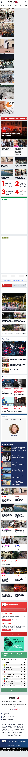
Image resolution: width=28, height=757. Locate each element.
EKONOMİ (21, 726)
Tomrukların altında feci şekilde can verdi (23, 185)
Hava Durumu (6, 713)
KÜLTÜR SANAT (6, 529)
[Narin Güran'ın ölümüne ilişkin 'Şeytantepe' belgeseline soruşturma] (7, 570)
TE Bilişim (17, 745)
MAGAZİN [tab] (24, 285)
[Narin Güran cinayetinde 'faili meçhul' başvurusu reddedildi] (7, 491)
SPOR (22, 729)
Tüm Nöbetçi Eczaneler (14, 634)
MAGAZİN (4, 729)
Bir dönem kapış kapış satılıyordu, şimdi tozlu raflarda (7, 531)
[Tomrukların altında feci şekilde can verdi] (20, 555)
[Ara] (26, 2)
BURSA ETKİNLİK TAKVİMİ (8, 732)
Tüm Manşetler (6, 718)
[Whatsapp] (19, 709)
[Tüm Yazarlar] (25, 416)
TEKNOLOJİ (5, 730)
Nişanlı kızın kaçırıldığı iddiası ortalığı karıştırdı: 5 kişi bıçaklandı (9, 193)
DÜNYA (17, 545)
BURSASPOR (21, 724)
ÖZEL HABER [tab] (7, 285)
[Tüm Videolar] (25, 290)
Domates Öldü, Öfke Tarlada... (14, 419)
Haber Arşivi (6, 721)
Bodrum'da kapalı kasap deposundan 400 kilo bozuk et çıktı (19, 532)
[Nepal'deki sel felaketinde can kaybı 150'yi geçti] (20, 540)
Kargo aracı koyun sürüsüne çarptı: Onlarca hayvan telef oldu (7, 596)
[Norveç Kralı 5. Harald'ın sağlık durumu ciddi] (20, 491)
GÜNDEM (8, 6)
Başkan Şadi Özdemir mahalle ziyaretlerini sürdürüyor (7, 515)
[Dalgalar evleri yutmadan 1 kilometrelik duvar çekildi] (20, 508)
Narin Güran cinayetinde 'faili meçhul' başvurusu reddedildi (6, 500)
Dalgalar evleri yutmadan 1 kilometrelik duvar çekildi (19, 516)
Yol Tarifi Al (15, 619)
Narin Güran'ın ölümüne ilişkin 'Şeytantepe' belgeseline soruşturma (5, 579)
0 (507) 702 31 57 (7, 619)
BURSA (3, 6)
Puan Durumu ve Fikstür (8, 716)
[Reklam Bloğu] (14, 643)
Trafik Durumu (6, 714)
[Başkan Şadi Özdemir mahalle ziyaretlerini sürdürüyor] (7, 508)
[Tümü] (25, 377)
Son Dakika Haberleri (8, 719)
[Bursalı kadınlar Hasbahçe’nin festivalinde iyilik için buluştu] (5, 370)
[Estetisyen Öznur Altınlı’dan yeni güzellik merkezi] (5, 365)
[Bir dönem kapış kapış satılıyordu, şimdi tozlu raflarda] (7, 524)
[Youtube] (16, 709)
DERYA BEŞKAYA (14, 435)
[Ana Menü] (1, 2)
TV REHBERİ (19, 732)
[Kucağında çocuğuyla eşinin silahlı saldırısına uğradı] (7, 555)
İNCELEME (11, 727)
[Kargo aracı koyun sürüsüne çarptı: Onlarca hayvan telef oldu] (7, 588)
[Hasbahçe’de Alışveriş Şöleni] (5, 359)
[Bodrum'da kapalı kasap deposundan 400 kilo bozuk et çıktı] (20, 524)
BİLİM (9, 724)
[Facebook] (9, 709)
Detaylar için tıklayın (14, 690)
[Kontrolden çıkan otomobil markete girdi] (20, 588)
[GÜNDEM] (25, 238)
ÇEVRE (17, 513)
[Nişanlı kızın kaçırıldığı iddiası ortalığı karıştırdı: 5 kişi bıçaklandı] (20, 570)
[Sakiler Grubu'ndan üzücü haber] (7, 540)
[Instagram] (14, 709)
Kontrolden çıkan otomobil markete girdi (23, 193)
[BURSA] (25, 199)
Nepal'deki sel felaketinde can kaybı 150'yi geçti (20, 548)
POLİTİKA (17, 496)
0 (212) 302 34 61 (7, 629)
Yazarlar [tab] (5, 416)
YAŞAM (20, 6)
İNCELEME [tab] (16, 285)
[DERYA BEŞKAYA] (14, 429)
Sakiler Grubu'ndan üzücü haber (6, 547)
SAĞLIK (17, 729)
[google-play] (17, 735)
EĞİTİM (15, 726)
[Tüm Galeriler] (25, 339)
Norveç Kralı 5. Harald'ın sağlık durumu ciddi (19, 499)
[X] (11, 709)
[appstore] (10, 735)
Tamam (25, 750)
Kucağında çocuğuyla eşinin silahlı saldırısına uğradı (8, 185)
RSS (5, 741)
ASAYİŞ (15, 6)
